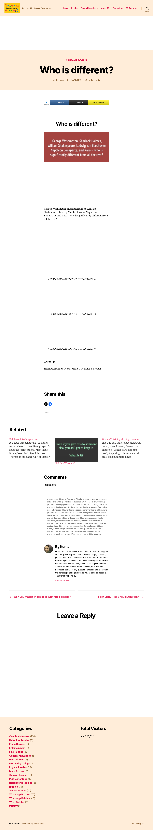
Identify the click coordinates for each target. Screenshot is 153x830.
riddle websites (88, 515)
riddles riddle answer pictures (68, 521)
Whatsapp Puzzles (19, 794)
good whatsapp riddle (56, 510)
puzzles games (100, 512)
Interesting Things (19, 763)
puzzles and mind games (82, 512)
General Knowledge (89, 8)
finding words (61, 507)
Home (66, 8)
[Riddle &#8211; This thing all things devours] (123, 451)
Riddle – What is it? (65, 463)
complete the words (80, 504)
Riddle (49, 515)
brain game (76, 502)
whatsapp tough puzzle (56, 534)
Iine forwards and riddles (92, 510)
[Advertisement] (76, 33)
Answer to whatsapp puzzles (94, 499)
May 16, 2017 (75, 80)
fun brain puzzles (75, 507)
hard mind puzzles (73, 510)
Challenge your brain (63, 504)
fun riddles (102, 507)
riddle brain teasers (73, 515)
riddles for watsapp (86, 518)
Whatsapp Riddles (19, 798)
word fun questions (75, 534)
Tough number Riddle (69, 529)
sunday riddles (53, 529)
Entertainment (17, 748)
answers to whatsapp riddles (59, 502)
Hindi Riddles (16, 759)
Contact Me (118, 8)
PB (18, 823)
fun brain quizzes (90, 507)
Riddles (74, 8)
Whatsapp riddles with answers (87, 531)
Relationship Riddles (20, 782)
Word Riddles (17, 802)
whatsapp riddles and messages (60, 531)
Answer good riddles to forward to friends (64, 499)
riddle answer (58, 515)
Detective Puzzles (19, 740)
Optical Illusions (18, 775)
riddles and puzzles (70, 518)
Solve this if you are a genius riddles (68, 526)
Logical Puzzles (18, 767)
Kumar (61, 80)
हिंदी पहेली (13, 806)
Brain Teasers (87, 502)
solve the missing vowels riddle (75, 523)
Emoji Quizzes (17, 744)
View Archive (62, 580)
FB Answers (131, 8)
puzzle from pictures (63, 512)
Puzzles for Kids (18, 779)
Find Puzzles (16, 751)
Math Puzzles (16, 771)
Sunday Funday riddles (93, 526)
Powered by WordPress (33, 823)
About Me (105, 8)
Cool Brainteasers (19, 736)
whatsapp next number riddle (91, 529)
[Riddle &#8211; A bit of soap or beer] (30, 451)
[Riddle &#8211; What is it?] (76, 450)
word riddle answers (92, 534)
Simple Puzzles (17, 790)
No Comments (94, 80)
